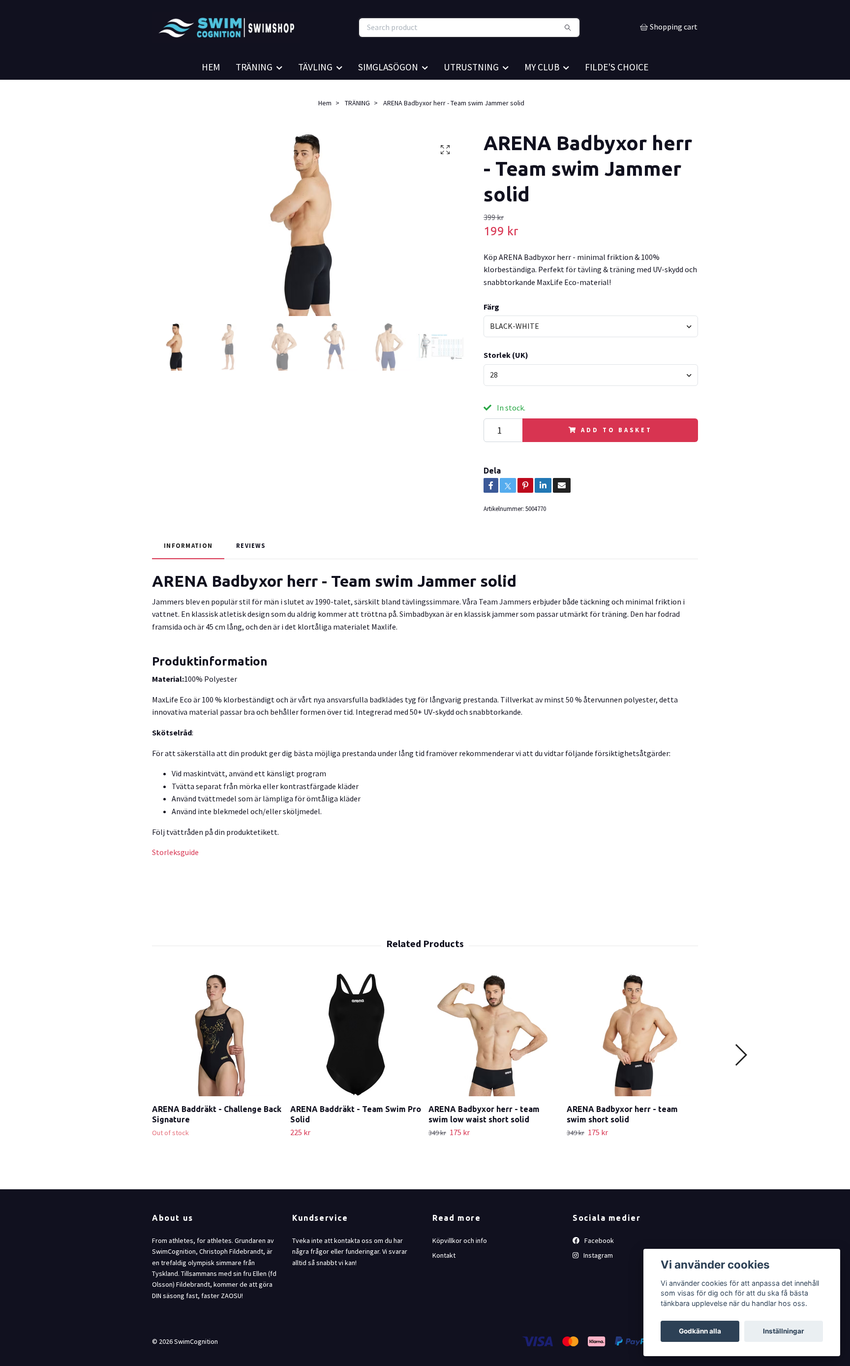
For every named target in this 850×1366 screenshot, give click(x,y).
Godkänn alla (700, 1331)
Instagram (597, 1281)
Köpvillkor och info (459, 1267)
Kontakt (443, 1281)
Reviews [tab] (250, 572)
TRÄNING (254, 93)
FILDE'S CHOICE (616, 93)
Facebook (598, 1267)
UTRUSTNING (471, 93)
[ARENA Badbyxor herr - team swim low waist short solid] (493, 1061)
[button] (740, 1081)
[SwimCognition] (288, 41)
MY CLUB (541, 93)
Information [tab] (188, 572)
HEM (211, 93)
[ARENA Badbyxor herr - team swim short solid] (632, 1061)
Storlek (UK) (506, 381)
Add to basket (616, 457)
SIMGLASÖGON (388, 93)
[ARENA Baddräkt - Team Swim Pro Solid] (355, 1061)
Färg (491, 333)
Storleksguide (175, 879)
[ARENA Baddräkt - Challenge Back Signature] (217, 1061)
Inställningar (783, 1331)
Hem (325, 129)
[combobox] (591, 353)
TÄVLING (315, 93)
